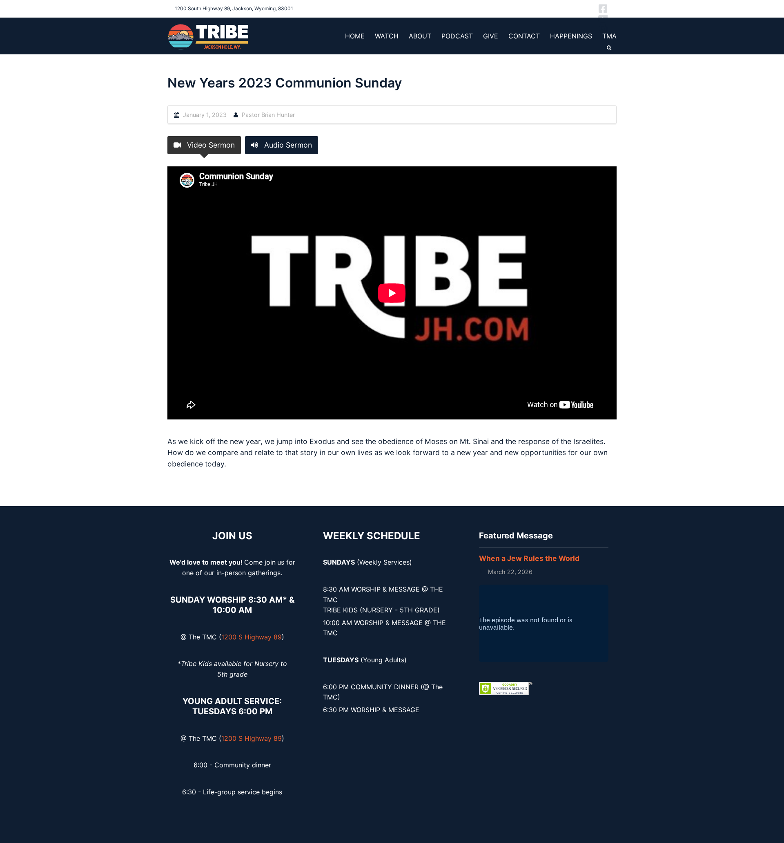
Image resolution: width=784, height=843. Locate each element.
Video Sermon (210, 145)
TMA (609, 36)
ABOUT (420, 36)
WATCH (387, 36)
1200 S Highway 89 (251, 637)
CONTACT (524, 36)
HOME (355, 36)
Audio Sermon (287, 145)
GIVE (490, 36)
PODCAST (457, 36)
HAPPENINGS (571, 36)
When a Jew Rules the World (529, 558)
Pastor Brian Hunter (268, 114)
